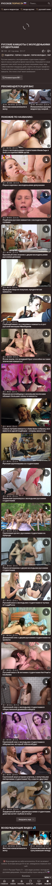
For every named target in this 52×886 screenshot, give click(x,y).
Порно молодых (38, 55)
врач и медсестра (11, 9)
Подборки (9, 55)
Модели (48, 884)
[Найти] (49, 3)
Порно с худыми (22, 55)
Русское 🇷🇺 (13, 3)
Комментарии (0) (12, 78)
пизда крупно (28, 9)
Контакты (26, 876)
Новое (13, 884)
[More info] (48, 145)
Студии (39, 884)
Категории (30, 884)
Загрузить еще (25, 819)
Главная (4, 884)
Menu (47, 877)
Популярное (22, 884)
